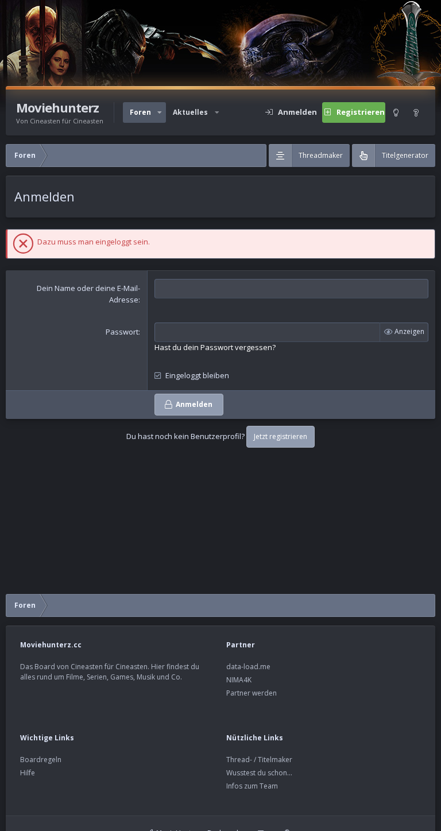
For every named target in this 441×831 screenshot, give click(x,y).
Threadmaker (321, 155)
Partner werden (251, 693)
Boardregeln (40, 759)
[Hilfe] (416, 112)
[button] (159, 112)
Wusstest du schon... (259, 773)
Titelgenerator (405, 155)
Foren (140, 112)
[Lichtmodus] (395, 112)
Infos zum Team (252, 786)
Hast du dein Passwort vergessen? (215, 347)
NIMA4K (239, 680)
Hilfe (27, 773)
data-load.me (248, 666)
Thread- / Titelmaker (259, 759)
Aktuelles (190, 112)
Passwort (122, 332)
